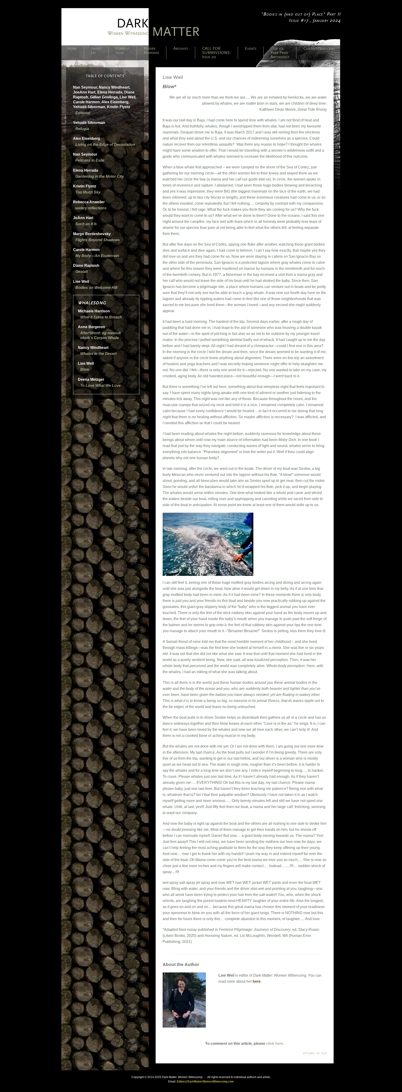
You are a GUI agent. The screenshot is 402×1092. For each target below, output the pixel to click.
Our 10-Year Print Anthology (280, 53)
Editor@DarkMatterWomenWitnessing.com (205, 1081)
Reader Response (151, 51)
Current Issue (123, 51)
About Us (96, 51)
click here (274, 1043)
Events (250, 49)
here (257, 981)
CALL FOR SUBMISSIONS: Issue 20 (216, 53)
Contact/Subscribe (319, 49)
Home (72, 49)
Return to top (315, 1053)
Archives (180, 49)
